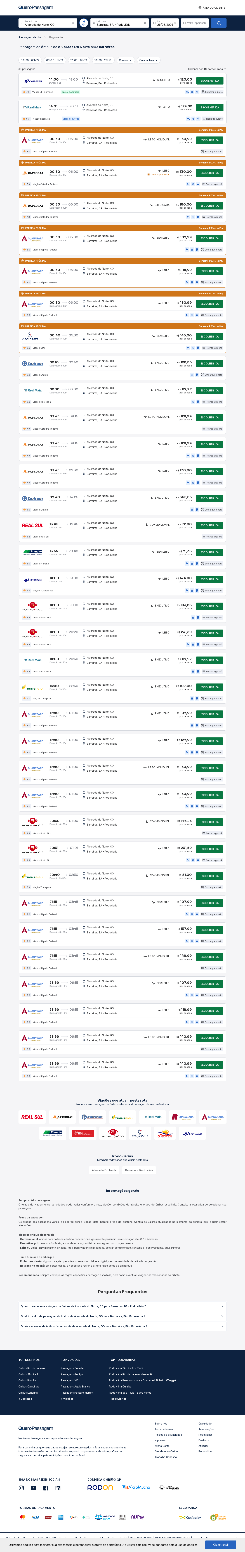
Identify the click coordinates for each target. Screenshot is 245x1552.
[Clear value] (175, 23)
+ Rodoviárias (117, 1398)
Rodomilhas (205, 1451)
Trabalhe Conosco (166, 1456)
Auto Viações (206, 1429)
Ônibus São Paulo (28, 1374)
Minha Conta (162, 1445)
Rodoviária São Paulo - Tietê (126, 1368)
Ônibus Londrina (28, 1392)
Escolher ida (210, 80)
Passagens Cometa (72, 1368)
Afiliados (204, 1445)
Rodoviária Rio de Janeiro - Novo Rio (131, 1374)
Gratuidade (205, 1423)
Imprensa (160, 1440)
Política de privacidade (168, 1434)
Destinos (204, 1440)
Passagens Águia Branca (75, 1386)
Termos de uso (164, 1429)
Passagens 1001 (70, 1380)
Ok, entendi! (220, 1544)
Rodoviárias (206, 1434)
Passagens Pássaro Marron (77, 1392)
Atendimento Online (166, 1451)
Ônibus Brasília (27, 1380)
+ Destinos (25, 1398)
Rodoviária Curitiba (120, 1386)
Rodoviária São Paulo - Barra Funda (130, 1392)
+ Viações (67, 1398)
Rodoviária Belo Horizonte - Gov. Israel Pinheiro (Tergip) (142, 1380)
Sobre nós (161, 1423)
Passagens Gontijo (72, 1374)
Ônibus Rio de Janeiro (31, 1368)
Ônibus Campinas (28, 1386)
